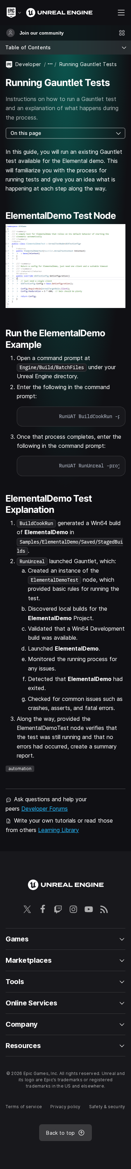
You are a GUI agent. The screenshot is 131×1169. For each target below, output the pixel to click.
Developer (28, 64)
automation (19, 768)
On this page (25, 133)
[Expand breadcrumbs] (50, 64)
